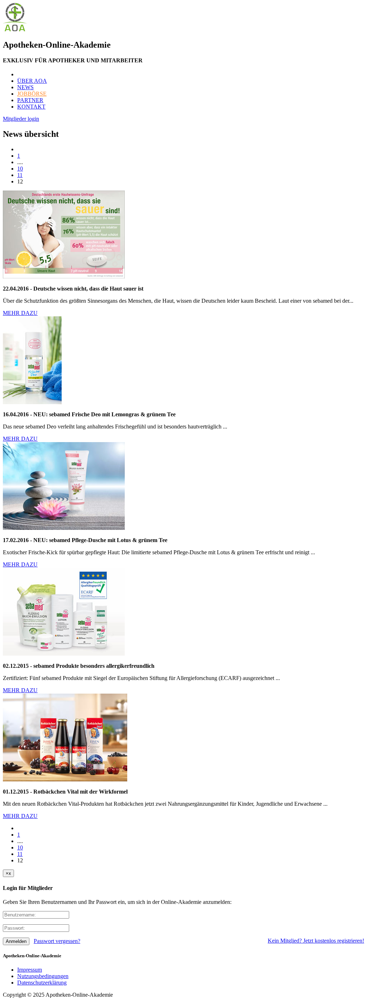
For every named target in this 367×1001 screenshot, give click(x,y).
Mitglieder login (21, 119)
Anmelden (16, 941)
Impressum (29, 970)
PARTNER (30, 100)
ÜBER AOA (32, 81)
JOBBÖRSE (32, 94)
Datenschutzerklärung (42, 983)
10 (20, 169)
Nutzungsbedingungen (42, 976)
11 (20, 175)
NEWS (25, 87)
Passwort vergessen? (57, 941)
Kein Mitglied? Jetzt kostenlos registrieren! (316, 941)
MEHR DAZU (20, 313)
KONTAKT (31, 107)
